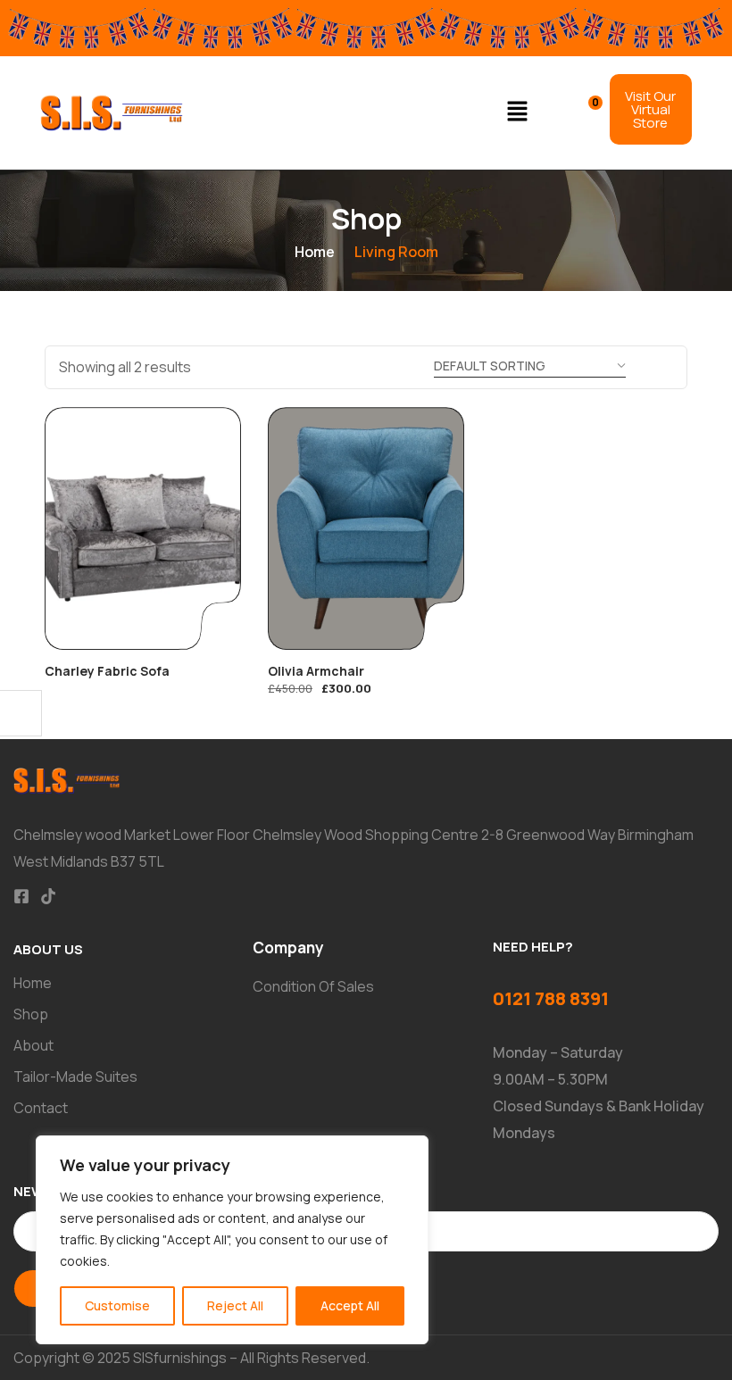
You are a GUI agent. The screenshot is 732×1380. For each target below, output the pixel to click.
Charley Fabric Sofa (107, 670)
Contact (40, 1108)
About (33, 1045)
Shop (30, 1014)
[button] (518, 113)
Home (315, 252)
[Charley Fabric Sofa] (143, 528)
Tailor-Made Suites (75, 1076)
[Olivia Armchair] (366, 528)
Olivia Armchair (316, 670)
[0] (583, 110)
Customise (117, 1305)
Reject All (235, 1305)
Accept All (349, 1305)
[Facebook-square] (21, 896)
